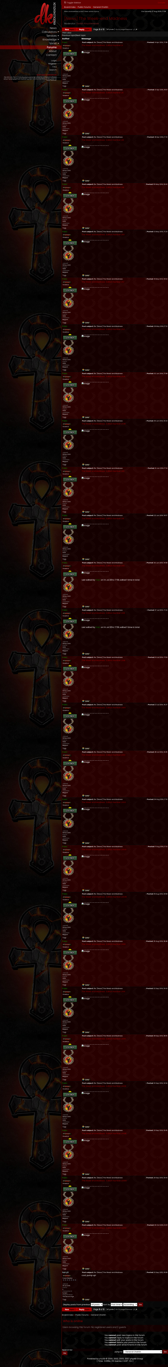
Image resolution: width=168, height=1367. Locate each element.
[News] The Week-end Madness (95, 18)
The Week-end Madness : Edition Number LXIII (103, 187)
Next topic (81, 35)
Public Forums (84, 7)
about (53, 51)
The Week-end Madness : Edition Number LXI (102, 92)
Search (53, 69)
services (51, 35)
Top (64, 86)
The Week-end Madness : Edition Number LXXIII (103, 660)
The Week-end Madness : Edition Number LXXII (103, 613)
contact (51, 55)
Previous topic (69, 35)
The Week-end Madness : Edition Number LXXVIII (104, 896)
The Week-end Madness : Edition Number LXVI (103, 329)
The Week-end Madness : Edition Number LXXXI (104, 1038)
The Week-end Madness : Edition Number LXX (103, 518)
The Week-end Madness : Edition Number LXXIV (104, 707)
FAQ (55, 66)
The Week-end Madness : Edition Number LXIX (103, 471)
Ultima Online (28, 77)
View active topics (91, 11)
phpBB (102, 1358)
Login (54, 60)
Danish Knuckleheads (87, 23)
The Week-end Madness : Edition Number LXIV (103, 234)
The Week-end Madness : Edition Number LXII (103, 140)
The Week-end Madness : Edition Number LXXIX (104, 944)
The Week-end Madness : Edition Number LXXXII (104, 1086)
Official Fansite (17, 77)
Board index (70, 7)
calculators (49, 32)
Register (52, 63)
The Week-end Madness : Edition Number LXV (103, 281)
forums (52, 47)
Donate (161, 2)
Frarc (98, 579)
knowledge (50, 39)
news (53, 28)
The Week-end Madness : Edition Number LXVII (103, 376)
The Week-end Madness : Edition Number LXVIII (103, 423)
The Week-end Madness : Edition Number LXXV (103, 755)
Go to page (120, 29)
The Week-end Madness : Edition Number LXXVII (104, 849)
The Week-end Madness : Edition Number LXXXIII (104, 1133)
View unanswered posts (73, 11)
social (53, 43)
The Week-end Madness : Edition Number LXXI (103, 565)
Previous (128, 29)
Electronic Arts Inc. (12, 78)
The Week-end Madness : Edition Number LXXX (103, 991)
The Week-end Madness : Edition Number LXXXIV (104, 1180)
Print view (66, 33)
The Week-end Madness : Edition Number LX (102, 45)
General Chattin (100, 7)
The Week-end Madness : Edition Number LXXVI (104, 802)
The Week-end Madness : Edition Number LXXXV (104, 1228)
